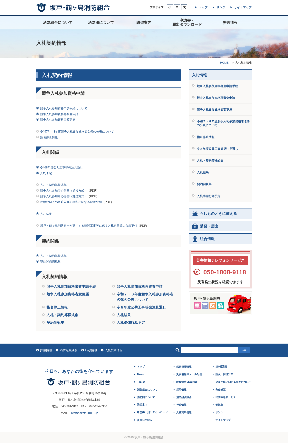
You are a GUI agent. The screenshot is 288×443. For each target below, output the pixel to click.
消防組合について (58, 22)
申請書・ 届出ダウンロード (187, 22)
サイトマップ (243, 7)
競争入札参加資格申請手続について (63, 108)
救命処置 (221, 389)
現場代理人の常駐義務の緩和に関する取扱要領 (71, 202)
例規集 (219, 404)
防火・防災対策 (224, 374)
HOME (224, 62)
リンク (220, 7)
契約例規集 (55, 323)
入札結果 (46, 214)
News (140, 374)
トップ (203, 7)
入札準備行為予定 (131, 323)
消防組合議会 (68, 350)
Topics (141, 381)
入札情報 (199, 75)
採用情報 (46, 350)
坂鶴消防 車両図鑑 (186, 381)
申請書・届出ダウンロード (152, 412)
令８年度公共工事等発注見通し (141, 307)
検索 (244, 350)
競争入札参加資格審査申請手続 (71, 286)
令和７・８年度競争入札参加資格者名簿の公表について (223, 123)
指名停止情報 (49, 137)
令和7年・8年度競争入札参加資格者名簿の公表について (77, 131)
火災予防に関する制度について (233, 381)
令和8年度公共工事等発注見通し (61, 167)
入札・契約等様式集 (53, 184)
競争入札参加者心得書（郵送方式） (63, 196)
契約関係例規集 (50, 261)
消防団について (101, 22)
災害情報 (230, 22)
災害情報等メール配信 (189, 374)
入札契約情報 (113, 350)
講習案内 (144, 22)
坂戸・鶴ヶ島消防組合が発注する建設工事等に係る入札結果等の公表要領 (88, 225)
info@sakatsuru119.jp (84, 413)
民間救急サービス (226, 397)
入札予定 (46, 173)
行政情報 (91, 350)
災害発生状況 (144, 419)
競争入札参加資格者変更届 (57, 119)
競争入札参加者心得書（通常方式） (63, 190)
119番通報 (221, 366)
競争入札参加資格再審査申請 (59, 114)
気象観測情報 (184, 366)
